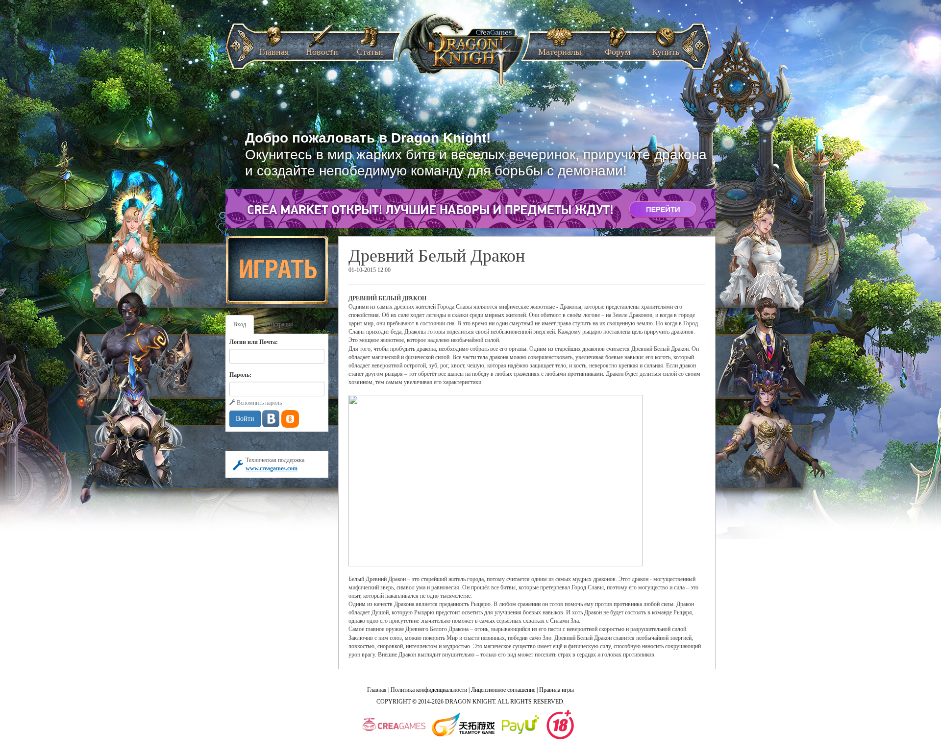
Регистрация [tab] (278, 324)
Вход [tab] (239, 324)
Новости (322, 49)
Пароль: (240, 374)
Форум (617, 49)
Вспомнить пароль (258, 402)
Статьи (370, 49)
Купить (665, 49)
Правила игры (556, 689)
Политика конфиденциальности (429, 689)
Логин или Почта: (253, 342)
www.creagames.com (271, 468)
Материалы (559, 49)
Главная (274, 49)
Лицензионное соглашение (503, 689)
